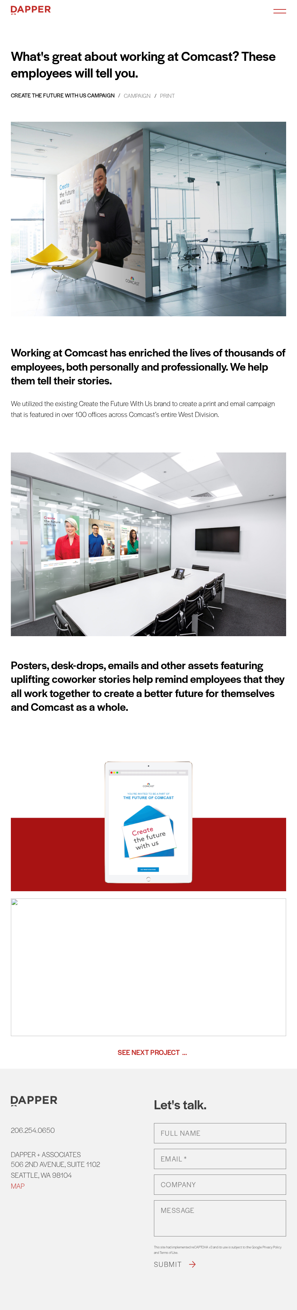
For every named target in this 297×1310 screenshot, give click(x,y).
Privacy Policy (272, 1247)
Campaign (137, 95)
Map (18, 1186)
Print (167, 95)
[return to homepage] (31, 11)
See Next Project (149, 1052)
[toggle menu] (280, 10)
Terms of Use (168, 1252)
